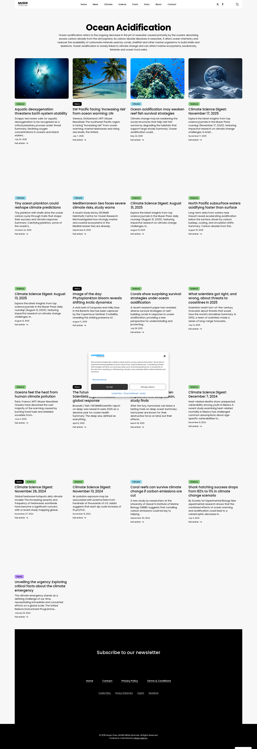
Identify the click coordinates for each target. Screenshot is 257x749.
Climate (136, 104)
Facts (19, 576)
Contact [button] (107, 680)
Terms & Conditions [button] (159, 680)
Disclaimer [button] (153, 693)
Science (20, 104)
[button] (164, 356)
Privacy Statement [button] (124, 693)
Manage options (148, 387)
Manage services (99, 379)
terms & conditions (116, 668)
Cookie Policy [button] (105, 693)
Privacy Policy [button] (130, 680)
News (77, 104)
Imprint (142, 393)
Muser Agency (141, 738)
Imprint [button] (140, 693)
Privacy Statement (131, 393)
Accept (109, 387)
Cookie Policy (117, 393)
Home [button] (89, 680)
